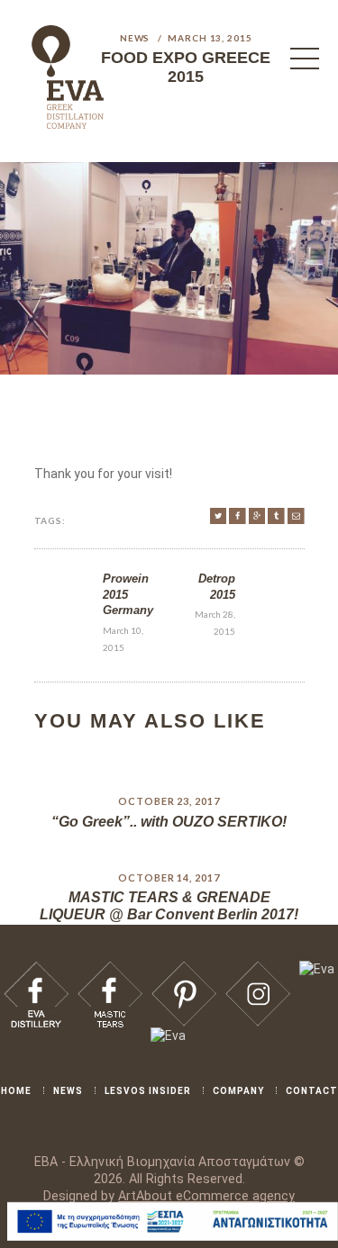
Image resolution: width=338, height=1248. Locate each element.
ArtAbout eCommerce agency (206, 1196)
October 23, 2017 (168, 801)
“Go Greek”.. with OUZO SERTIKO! (169, 821)
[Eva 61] (276, 516)
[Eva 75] (316, 969)
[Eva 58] (218, 516)
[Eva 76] (168, 1035)
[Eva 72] (110, 969)
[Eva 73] (183, 969)
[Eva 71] (36, 969)
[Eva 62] (296, 516)
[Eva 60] (257, 516)
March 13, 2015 (210, 37)
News (135, 37)
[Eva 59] (237, 516)
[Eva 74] (257, 969)
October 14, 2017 (168, 877)
